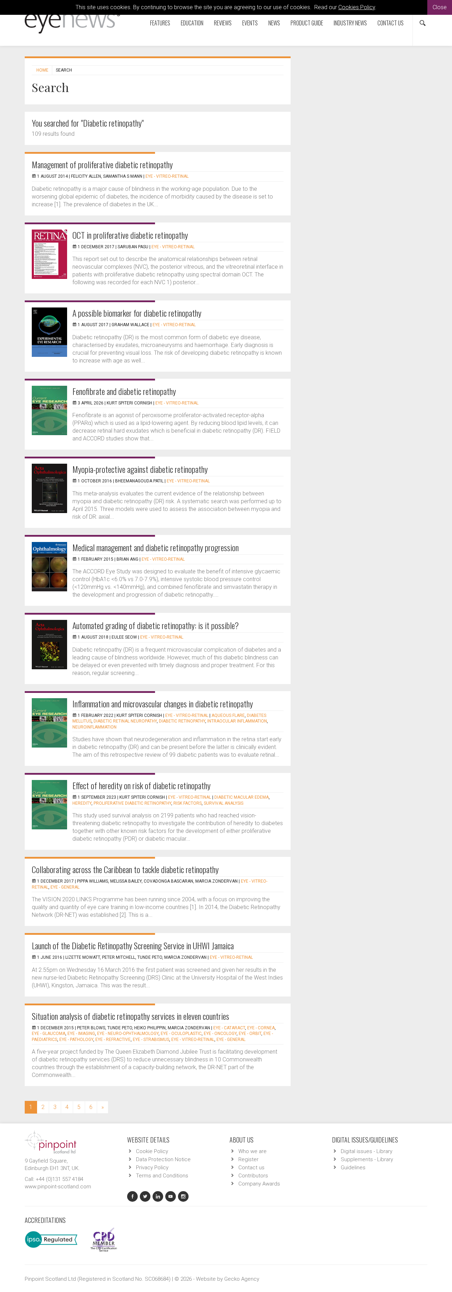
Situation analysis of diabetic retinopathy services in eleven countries (130, 1016)
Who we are (252, 1151)
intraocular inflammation (237, 721)
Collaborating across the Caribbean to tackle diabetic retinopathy (125, 869)
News (274, 23)
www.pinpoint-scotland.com (58, 1186)
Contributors (253, 1175)
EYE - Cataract (229, 1027)
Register (248, 1159)
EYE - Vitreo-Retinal (167, 176)
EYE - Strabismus (151, 1039)
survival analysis (223, 803)
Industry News (350, 23)
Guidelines (353, 1167)
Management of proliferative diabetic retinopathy (102, 164)
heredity (81, 803)
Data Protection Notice (163, 1159)
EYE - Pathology (76, 1039)
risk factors (187, 803)
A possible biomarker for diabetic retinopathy (136, 312)
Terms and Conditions (162, 1175)
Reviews (223, 23)
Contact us (390, 23)
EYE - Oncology (220, 1033)
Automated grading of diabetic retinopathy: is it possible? (155, 625)
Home (42, 70)
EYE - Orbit (250, 1033)
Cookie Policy (152, 1151)
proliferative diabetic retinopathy (132, 803)
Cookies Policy (356, 7)
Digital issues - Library (366, 1151)
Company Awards (259, 1184)
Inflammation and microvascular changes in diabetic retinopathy (162, 703)
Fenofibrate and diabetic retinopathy (124, 391)
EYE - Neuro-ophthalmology (128, 1033)
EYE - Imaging (81, 1033)
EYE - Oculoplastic (181, 1033)
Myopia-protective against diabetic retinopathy (140, 469)
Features (160, 23)
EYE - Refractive (113, 1039)
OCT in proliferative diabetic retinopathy (130, 234)
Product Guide (307, 23)
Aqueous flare (228, 715)
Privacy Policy (152, 1167)
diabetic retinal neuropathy (125, 721)
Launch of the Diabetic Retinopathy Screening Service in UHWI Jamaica (133, 945)
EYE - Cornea (261, 1027)
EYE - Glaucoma (48, 1033)
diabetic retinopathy (182, 721)
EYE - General (64, 887)
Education (192, 23)
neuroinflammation (94, 727)
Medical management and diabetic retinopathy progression (155, 547)
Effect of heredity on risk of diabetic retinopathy (141, 785)
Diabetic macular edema (241, 797)
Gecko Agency (241, 1279)
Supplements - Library (367, 1159)
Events (250, 23)
